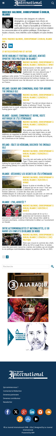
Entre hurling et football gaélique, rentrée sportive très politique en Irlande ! (24, 57)
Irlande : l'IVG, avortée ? (14, 202)
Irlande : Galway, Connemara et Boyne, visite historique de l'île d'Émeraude (23, 117)
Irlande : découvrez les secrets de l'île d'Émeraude (27, 173)
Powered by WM (28, 433)
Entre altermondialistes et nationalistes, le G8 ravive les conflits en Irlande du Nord (25, 230)
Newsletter (7, 402)
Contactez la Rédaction (12, 391)
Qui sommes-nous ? (10, 387)
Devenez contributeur (11, 398)
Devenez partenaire (11, 395)
